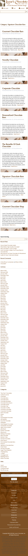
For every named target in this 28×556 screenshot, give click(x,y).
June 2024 (3, 296)
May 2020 (3, 368)
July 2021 (3, 345)
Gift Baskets (4, 419)
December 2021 (4, 337)
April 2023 (3, 311)
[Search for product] (26, 12)
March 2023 (4, 313)
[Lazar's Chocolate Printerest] (18, 531)
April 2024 (3, 300)
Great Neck (14, 510)
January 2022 (4, 335)
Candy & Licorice (5, 395)
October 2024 (4, 290)
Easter (2, 414)
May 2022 (3, 329)
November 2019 (5, 378)
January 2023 (4, 316)
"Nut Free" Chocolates (6, 393)
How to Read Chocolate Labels (8, 245)
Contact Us (14, 512)
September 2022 (5, 322)
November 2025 (5, 275)
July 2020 (3, 365)
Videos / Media (14, 497)
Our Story (14, 495)
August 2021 (4, 344)
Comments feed (5, 468)
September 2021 (5, 342)
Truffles (3, 453)
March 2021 (4, 352)
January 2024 (4, 303)
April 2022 (3, 331)
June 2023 (3, 308)
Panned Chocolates (5, 438)
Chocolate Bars (4, 398)
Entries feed (4, 467)
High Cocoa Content (6, 427)
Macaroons (3, 432)
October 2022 (4, 321)
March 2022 (4, 332)
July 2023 (3, 306)
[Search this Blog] (26, 239)
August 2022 (4, 324)
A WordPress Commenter (7, 262)
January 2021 (4, 355)
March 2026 (4, 270)
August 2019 (4, 383)
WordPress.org (4, 470)
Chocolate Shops (5, 404)
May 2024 (3, 298)
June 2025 (3, 277)
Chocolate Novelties (6, 401)
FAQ (2, 416)
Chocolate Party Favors (6, 403)
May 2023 (3, 309)
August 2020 (4, 363)
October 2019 (4, 379)
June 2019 (3, 386)
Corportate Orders (14, 522)
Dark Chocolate (4, 412)
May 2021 (3, 348)
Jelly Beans (3, 429)
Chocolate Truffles (5, 408)
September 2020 (5, 361)
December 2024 (4, 287)
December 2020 (4, 357)
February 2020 (4, 373)
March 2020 (4, 371)
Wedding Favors (5, 456)
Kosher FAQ (14, 517)
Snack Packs (4, 447)
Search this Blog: (5, 236)
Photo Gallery (14, 502)
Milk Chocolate (4, 435)
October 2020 (4, 360)
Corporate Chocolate (11, 88)
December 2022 (4, 318)
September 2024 (5, 291)
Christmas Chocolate (6, 409)
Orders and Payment (14, 527)
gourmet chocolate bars (12, 31)
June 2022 (3, 327)
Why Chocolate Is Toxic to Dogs (9, 248)
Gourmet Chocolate (5, 421)
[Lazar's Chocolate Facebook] (13, 531)
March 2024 (4, 301)
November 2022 (5, 319)
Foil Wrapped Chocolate (7, 417)
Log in (2, 465)
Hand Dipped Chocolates (7, 424)
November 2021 (5, 339)
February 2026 (4, 272)
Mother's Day (4, 437)
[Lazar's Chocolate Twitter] (15, 531)
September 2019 (5, 381)
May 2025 (3, 278)
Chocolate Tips (4, 406)
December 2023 (4, 305)
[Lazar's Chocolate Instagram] (10, 531)
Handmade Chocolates (6, 425)
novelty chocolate (10, 60)
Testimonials (14, 493)
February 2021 (4, 353)
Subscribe (14, 479)
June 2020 (3, 366)
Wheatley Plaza (14, 507)
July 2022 (3, 326)
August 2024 (4, 293)
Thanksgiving (4, 451)
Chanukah (3, 396)
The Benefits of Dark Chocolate (11, 145)
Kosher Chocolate (5, 430)
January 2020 (4, 375)
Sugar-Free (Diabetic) (6, 450)
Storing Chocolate (5, 448)
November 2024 (5, 288)
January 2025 (4, 285)
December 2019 (4, 376)
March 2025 (4, 282)
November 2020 (5, 358)
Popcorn (3, 443)
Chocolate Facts (4, 399)
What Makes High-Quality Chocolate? (10, 247)
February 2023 (4, 314)
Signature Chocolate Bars (13, 176)
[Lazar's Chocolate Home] (14, 3)
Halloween (3, 422)
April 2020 (3, 370)
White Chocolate (5, 458)
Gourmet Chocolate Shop (13, 206)
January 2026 (4, 274)
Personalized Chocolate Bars (12, 116)
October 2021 (4, 340)
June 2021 (3, 347)
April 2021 (3, 350)
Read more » (21, 50)
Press (14, 500)
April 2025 (3, 280)
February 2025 (4, 283)
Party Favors (4, 440)
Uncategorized (4, 455)
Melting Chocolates (5, 434)
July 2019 (3, 384)
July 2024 (3, 295)
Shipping (14, 520)
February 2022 (4, 334)
